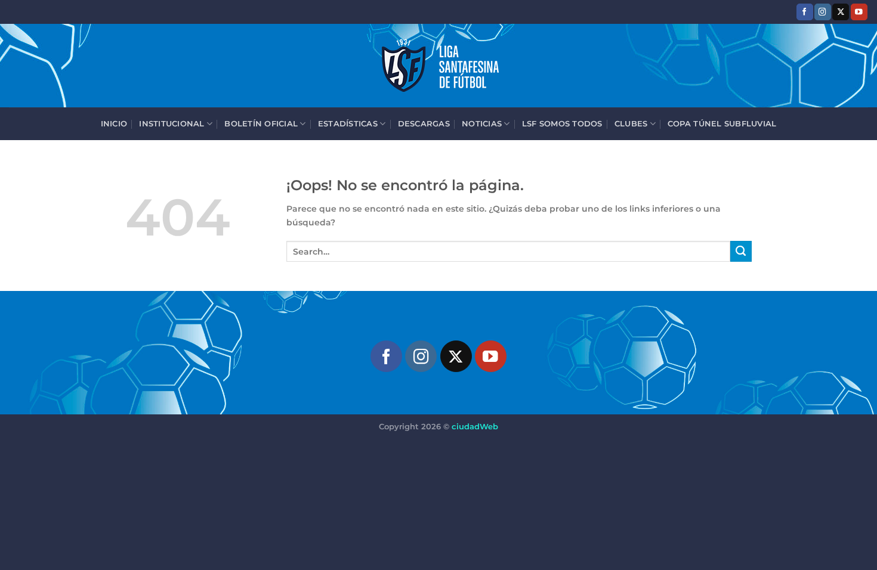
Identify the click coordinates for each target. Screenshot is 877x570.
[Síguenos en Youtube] (859, 12)
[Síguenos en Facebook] (804, 12)
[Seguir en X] (840, 12)
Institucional (171, 123)
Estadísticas (348, 123)
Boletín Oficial (261, 123)
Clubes (631, 123)
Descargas (424, 123)
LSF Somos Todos (562, 123)
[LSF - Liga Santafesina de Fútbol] (438, 65)
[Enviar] (741, 251)
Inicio (114, 123)
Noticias (482, 123)
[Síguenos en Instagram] (822, 12)
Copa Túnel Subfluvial (722, 123)
